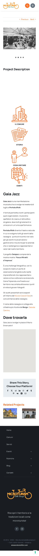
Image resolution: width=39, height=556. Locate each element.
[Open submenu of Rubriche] (31, 458)
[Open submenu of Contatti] (31, 472)
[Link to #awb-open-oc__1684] (32, 5)
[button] (4, 413)
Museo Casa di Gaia (23, 296)
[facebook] (17, 529)
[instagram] (22, 529)
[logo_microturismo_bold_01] (11, 3)
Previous (24, 19)
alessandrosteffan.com (19, 545)
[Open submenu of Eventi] (31, 451)
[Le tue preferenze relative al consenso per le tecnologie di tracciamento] (35, 552)
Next (32, 19)
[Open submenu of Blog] (31, 465)
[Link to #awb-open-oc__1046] (27, 5)
